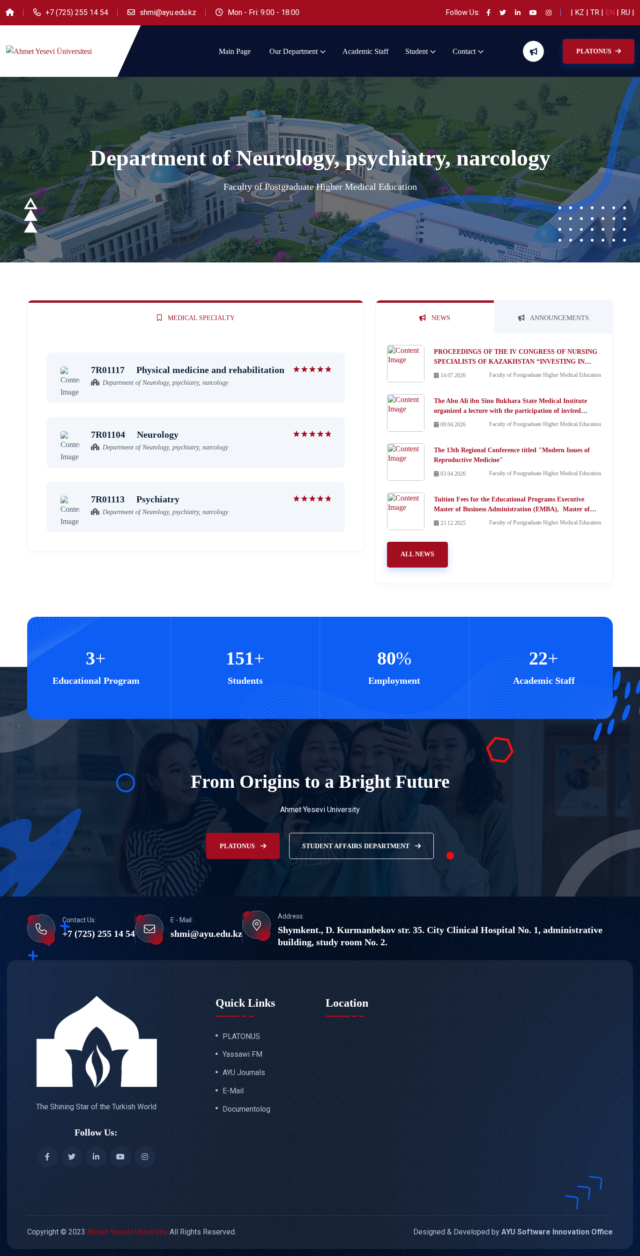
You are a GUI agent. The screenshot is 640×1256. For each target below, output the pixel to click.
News (440, 317)
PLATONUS (594, 51)
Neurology (135, 434)
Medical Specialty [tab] (200, 317)
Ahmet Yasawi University (127, 1231)
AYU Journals (244, 1073)
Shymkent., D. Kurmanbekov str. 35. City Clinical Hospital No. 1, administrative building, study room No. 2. (440, 936)
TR (595, 12)
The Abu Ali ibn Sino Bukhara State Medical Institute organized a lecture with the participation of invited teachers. (510, 410)
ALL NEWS (417, 554)
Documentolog (246, 1109)
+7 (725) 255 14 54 (76, 12)
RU (626, 12)
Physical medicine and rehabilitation (187, 370)
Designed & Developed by (513, 1231)
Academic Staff (365, 51)
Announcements (558, 317)
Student (416, 51)
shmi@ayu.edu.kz (168, 12)
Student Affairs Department (356, 846)
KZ (580, 12)
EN (611, 12)
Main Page (235, 51)
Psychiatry (135, 499)
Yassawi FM (242, 1054)
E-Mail (233, 1091)
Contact (464, 51)
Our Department (293, 51)
